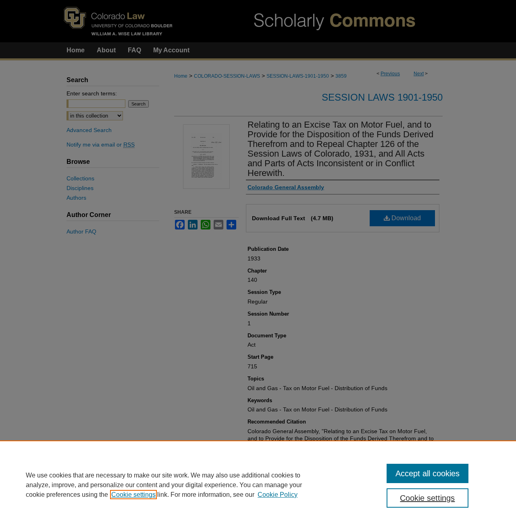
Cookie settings (133, 494)
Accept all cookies (427, 473)
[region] (258, 484)
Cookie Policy (278, 494)
